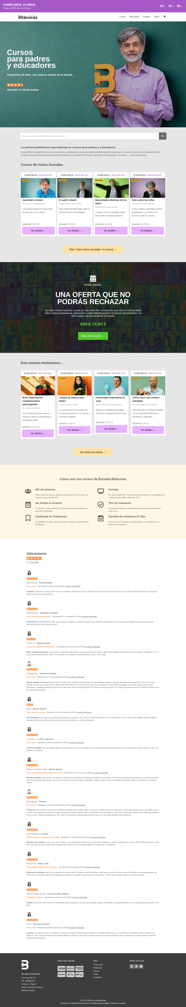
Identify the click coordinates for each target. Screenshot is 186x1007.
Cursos (122, 17)
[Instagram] (132, 966)
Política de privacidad (100, 1003)
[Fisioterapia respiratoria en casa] (111, 385)
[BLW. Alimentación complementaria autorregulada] (38, 385)
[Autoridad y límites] (38, 188)
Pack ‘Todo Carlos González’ (39, 616)
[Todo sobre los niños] (147, 188)
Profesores (98, 968)
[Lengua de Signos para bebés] (75, 385)
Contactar (97, 977)
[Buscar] (162, 136)
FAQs (96, 974)
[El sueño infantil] (74, 188)
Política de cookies (118, 1003)
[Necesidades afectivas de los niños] (111, 188)
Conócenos (98, 965)
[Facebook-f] (136, 966)
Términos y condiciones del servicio (75, 1003)
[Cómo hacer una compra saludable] (148, 385)
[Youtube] (141, 966)
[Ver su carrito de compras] (164, 17)
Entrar (156, 17)
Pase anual (134, 17)
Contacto (146, 17)
